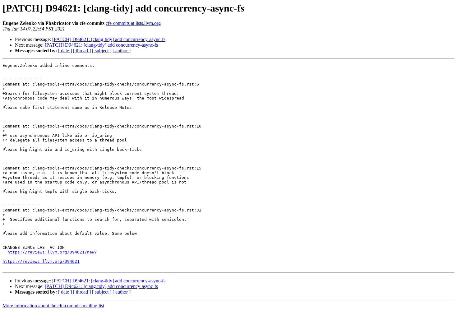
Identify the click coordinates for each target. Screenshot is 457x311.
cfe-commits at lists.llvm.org (133, 23)
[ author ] (122, 50)
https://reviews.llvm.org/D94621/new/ (52, 252)
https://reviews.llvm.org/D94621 (41, 261)
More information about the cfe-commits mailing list (53, 305)
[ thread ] (82, 50)
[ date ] (65, 50)
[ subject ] (101, 50)
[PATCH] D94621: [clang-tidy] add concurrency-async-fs (108, 39)
